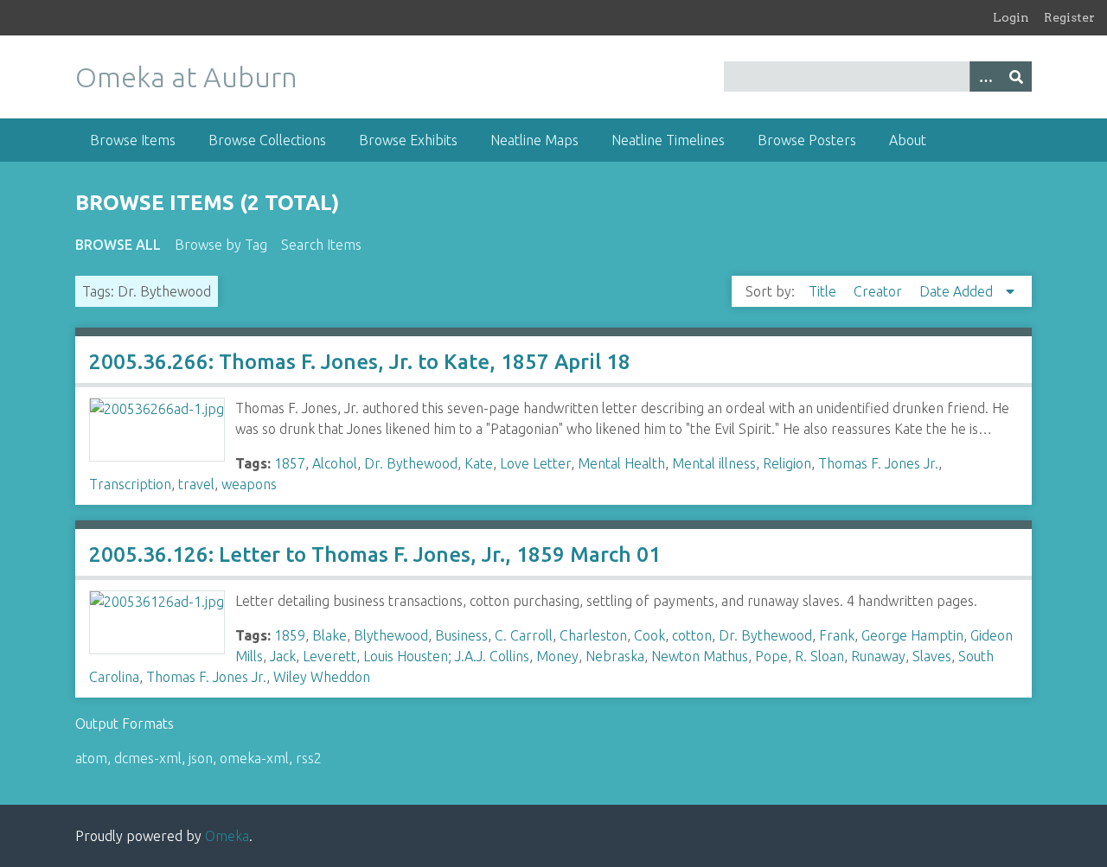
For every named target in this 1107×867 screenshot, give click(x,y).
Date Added (957, 291)
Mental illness (714, 463)
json (201, 758)
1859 (289, 635)
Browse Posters (807, 140)
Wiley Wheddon (321, 677)
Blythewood (391, 635)
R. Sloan (819, 656)
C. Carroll (524, 635)
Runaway (878, 656)
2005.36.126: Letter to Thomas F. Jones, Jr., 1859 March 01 (375, 554)
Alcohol (334, 463)
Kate (478, 463)
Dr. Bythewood (411, 463)
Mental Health (621, 463)
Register (1069, 17)
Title (824, 291)
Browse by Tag (221, 244)
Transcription (130, 484)
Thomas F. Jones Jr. (878, 463)
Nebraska (614, 656)
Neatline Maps (534, 140)
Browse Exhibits (408, 140)
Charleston (593, 635)
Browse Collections (267, 140)
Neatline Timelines (668, 140)
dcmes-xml (148, 758)
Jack (283, 656)
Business (461, 635)
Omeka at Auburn (186, 76)
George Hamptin (912, 635)
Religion (787, 463)
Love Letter (535, 463)
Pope (771, 656)
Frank (836, 635)
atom (91, 758)
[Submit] (1016, 76)
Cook (649, 635)
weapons (249, 484)
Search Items (321, 244)
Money (557, 656)
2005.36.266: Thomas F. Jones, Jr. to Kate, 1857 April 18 (359, 361)
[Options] (985, 76)
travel (196, 484)
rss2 (309, 758)
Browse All (118, 244)
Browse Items (133, 140)
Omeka (227, 836)
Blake (329, 635)
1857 (289, 463)
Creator (879, 291)
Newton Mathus (699, 656)
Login (1011, 17)
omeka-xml (254, 758)
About (907, 140)
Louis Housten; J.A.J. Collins (446, 656)
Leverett (329, 656)
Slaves (931, 656)
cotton (692, 635)
